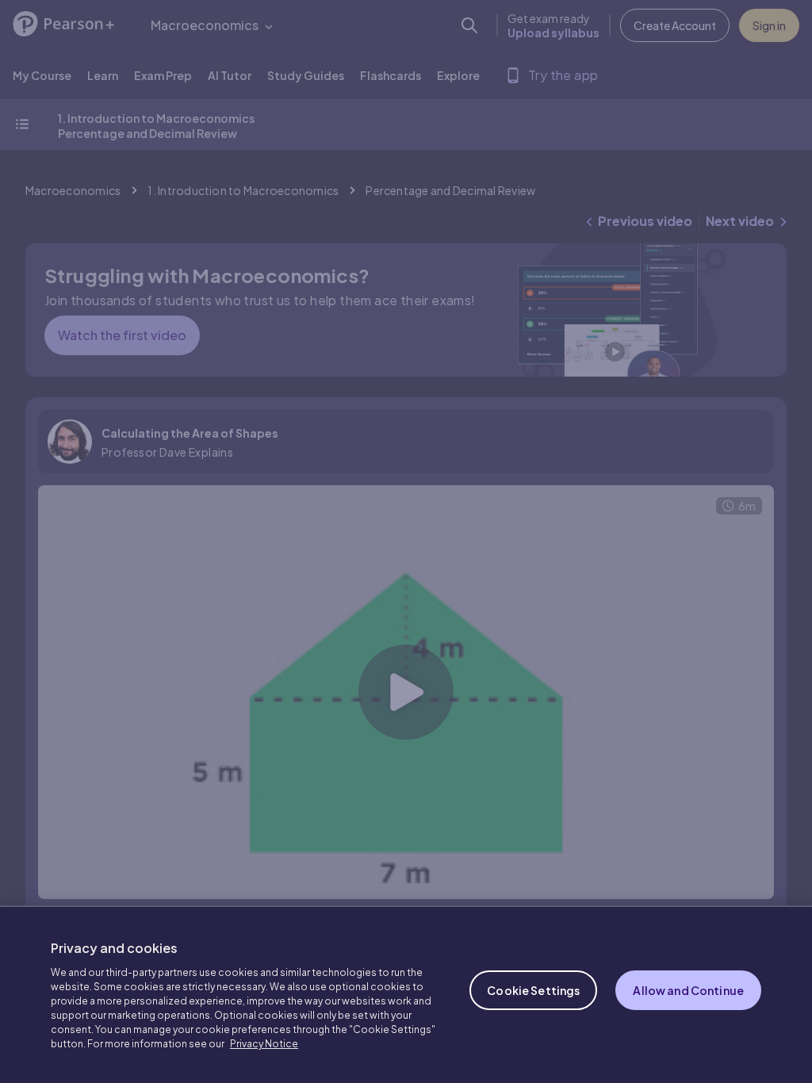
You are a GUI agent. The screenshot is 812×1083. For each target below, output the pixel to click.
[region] (406, 994)
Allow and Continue (688, 990)
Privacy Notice (264, 1044)
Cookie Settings (533, 990)
